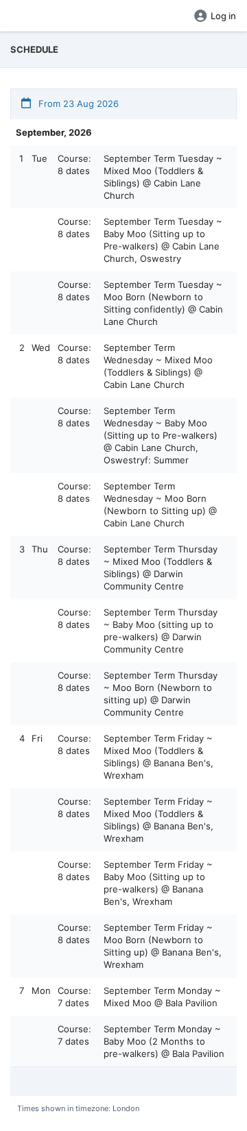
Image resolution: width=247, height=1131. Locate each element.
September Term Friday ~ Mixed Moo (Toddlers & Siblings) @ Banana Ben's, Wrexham (158, 757)
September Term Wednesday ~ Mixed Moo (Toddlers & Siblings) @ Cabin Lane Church (158, 366)
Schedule (34, 49)
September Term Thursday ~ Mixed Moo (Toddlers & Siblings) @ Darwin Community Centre (160, 568)
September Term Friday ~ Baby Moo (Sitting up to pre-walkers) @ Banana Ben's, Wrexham (158, 883)
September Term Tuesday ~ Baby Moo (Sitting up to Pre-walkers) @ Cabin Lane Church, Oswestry (163, 240)
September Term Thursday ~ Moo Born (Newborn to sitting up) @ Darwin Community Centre (160, 694)
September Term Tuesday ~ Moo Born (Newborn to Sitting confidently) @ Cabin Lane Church (163, 303)
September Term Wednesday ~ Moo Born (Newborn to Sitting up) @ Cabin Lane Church (160, 504)
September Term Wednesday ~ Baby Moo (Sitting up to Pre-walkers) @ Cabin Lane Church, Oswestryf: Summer (160, 435)
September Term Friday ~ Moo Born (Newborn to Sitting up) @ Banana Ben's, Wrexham (163, 946)
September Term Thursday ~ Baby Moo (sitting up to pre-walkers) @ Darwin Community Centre (160, 631)
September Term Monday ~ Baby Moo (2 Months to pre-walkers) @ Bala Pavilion (164, 1041)
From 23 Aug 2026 (77, 103)
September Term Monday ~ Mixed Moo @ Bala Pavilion (162, 996)
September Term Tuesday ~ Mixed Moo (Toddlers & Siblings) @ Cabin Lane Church (163, 177)
